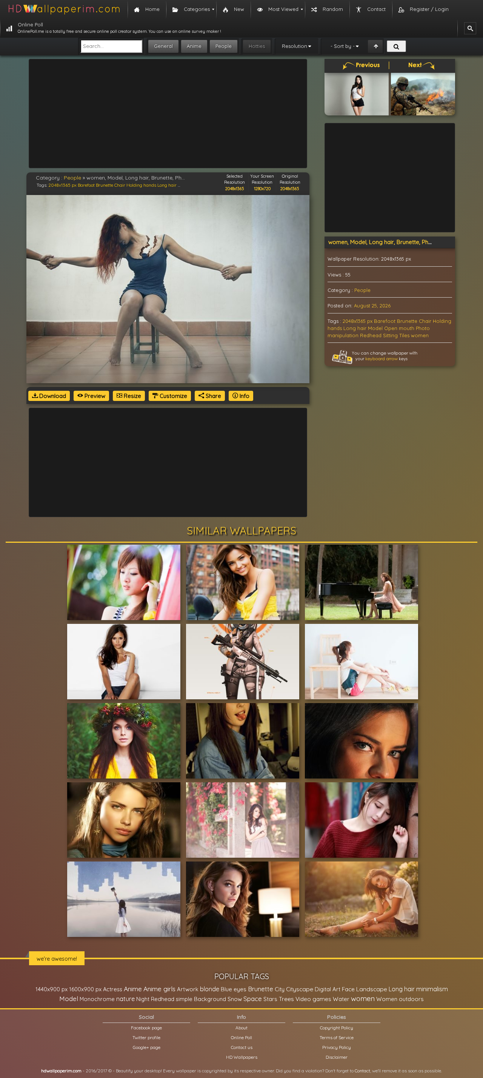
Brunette (104, 185)
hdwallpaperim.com (61, 1070)
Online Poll (241, 1037)
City (280, 989)
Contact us (241, 1047)
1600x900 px (85, 989)
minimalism (432, 989)
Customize (172, 395)
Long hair (167, 185)
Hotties (257, 46)
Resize (131, 395)
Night (142, 999)
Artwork (187, 989)
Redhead (370, 335)
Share (212, 395)
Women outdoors (400, 999)
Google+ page (146, 1047)
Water (341, 999)
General (163, 46)
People (223, 46)
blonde (209, 989)
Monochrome (97, 999)
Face (348, 989)
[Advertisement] (168, 113)
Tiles (404, 335)
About (241, 1027)
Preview (94, 395)
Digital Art (327, 989)
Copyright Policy (336, 1027)
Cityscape (299, 989)
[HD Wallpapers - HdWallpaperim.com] (64, 9)
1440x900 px (51, 989)
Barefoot (86, 185)
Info (243, 395)
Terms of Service (337, 1037)
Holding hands (141, 185)
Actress (112, 989)
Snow (235, 999)
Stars (270, 999)
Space (252, 999)
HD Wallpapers (241, 1057)
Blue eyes (233, 989)
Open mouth (399, 328)
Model (375, 328)
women (420, 335)
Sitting (390, 335)
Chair (119, 185)
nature (125, 999)
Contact (362, 1070)
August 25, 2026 (372, 306)
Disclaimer (337, 1057)
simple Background (201, 999)
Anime (194, 46)
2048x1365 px (62, 185)
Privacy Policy (336, 1047)
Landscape (371, 989)
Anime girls (159, 989)
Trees (286, 999)
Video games (313, 999)
